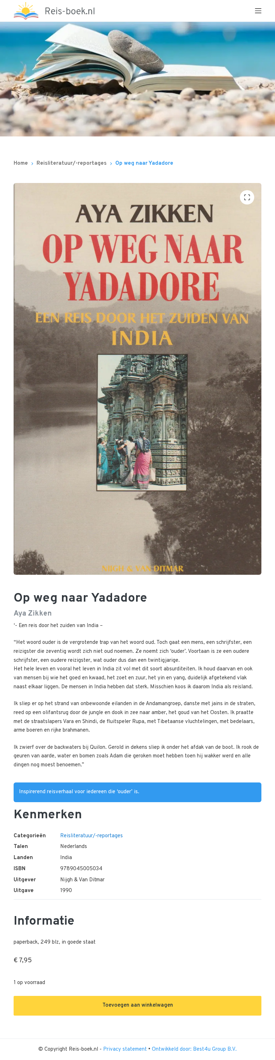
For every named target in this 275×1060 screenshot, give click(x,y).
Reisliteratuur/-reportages (91, 836)
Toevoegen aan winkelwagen (137, 1005)
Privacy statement (125, 1049)
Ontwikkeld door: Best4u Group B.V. (194, 1049)
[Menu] (258, 11)
